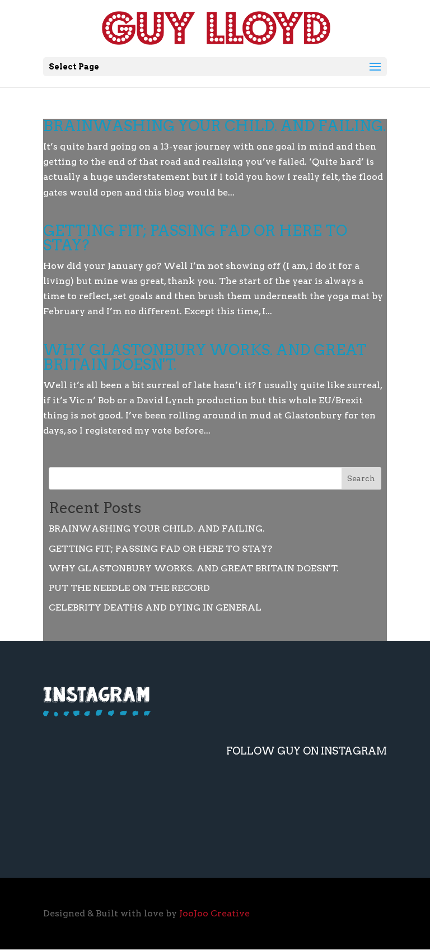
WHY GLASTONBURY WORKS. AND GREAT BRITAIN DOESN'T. (205, 357)
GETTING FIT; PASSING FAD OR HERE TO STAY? (195, 238)
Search (361, 478)
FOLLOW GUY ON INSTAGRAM (306, 751)
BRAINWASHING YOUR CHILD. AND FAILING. (214, 125)
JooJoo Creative (214, 913)
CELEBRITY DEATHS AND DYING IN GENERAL (155, 607)
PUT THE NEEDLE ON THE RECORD (129, 588)
